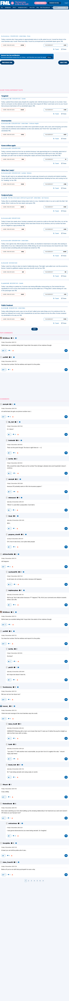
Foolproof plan (7, 195)
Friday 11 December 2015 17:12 (8, 361)
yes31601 (5, 357)
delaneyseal (12, 497)
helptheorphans (13, 590)
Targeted (4, 96)
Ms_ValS (11, 422)
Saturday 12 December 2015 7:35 (15, 769)
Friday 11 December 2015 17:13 (8, 710)
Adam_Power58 (8, 862)
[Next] (43, 881)
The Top (31, 7)
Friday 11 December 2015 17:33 (9, 847)
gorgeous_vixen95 (14, 534)
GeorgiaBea (6, 843)
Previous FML (7, 62)
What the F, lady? (7, 170)
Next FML (63, 62)
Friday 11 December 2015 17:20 (14, 426)
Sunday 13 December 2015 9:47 (15, 538)
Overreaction (6, 121)
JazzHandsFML (13, 572)
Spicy (14, 7)
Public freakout (7, 305)
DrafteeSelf (11, 440)
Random (8, 7)
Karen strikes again (8, 146)
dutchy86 (6, 404)
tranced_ (6, 706)
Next (34, 329)
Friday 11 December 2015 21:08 (15, 483)
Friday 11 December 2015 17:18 (8, 789)
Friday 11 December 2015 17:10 (8, 408)
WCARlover (6, 338)
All (2, 7)
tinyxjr (10, 516)
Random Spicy (22, 7)
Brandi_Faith (12, 765)
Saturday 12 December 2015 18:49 (15, 671)
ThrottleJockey (7, 687)
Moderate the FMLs (54, 3)
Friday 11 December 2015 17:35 (9, 866)
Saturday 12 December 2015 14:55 (15, 520)
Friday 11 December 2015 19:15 (14, 653)
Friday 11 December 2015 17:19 (8, 808)
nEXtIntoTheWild (8, 554)
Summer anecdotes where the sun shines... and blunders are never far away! (26, 56)
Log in (66, 3)
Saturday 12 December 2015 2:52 (15, 728)
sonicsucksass (12, 823)
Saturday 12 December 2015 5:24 (15, 748)
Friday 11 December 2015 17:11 (8, 342)
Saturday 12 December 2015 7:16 (15, 594)
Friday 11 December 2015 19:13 (14, 444)
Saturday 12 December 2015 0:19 (15, 502)
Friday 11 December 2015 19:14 (14, 463)
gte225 (10, 667)
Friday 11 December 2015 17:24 (14, 576)
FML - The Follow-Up (43, 7)
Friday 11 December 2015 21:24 (14, 827)
